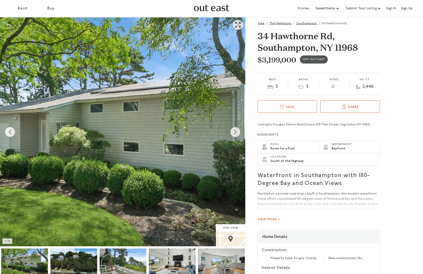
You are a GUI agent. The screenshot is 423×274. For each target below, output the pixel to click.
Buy (51, 9)
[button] (327, 8)
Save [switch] (290, 107)
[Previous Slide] (10, 132)
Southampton (306, 23)
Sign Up (407, 8)
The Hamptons (280, 23)
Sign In (391, 8)
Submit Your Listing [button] (361, 8)
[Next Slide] (235, 132)
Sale (261, 23)
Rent (23, 9)
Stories (303, 8)
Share (353, 107)
